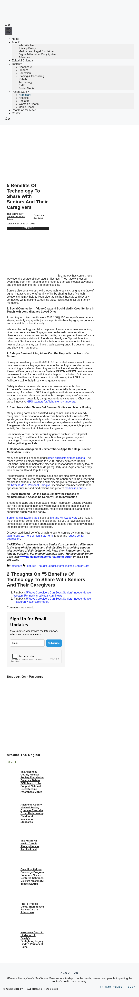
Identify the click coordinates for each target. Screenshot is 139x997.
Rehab (23, 79)
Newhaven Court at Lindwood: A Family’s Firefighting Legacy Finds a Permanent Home (32, 939)
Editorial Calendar (23, 60)
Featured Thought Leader (40, 565)
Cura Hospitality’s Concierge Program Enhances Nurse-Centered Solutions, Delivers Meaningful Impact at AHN (32, 876)
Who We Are (26, 45)
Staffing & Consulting (31, 76)
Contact (16, 113)
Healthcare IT (27, 67)
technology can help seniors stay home (30, 535)
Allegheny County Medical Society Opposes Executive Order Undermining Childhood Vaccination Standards (32, 813)
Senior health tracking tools (23, 517)
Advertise (24, 57)
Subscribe (54, 643)
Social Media (26, 88)
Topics (16, 63)
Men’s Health (27, 107)
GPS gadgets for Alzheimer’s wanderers (51, 401)
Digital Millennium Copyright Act (38, 54)
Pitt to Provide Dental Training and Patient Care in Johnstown (32, 908)
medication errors (75, 488)
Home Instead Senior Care (73, 565)
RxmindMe (17, 485)
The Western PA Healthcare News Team (16, 216)
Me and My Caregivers (63, 517)
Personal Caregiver (39, 485)
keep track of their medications (66, 457)
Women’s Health (29, 104)
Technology (26, 82)
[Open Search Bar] (8, 25)
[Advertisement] (69, 150)
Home (15, 38)
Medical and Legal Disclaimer (36, 51)
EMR (22, 85)
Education (25, 73)
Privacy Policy (27, 48)
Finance (23, 70)
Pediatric (24, 100)
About (15, 42)
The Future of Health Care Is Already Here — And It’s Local (30, 845)
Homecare (25, 94)
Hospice (24, 97)
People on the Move (24, 110)
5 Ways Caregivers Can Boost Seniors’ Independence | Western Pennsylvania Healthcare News (53, 594)
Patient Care (19, 91)
